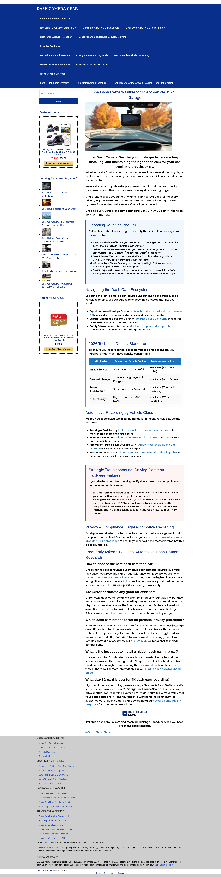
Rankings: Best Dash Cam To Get (58, 27)
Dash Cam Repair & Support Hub (54, 816)
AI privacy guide (141, 641)
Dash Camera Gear (57, 8)
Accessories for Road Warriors (93, 64)
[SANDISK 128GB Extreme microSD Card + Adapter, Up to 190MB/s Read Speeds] (58, 320)
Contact (107, 873)
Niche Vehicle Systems (52, 74)
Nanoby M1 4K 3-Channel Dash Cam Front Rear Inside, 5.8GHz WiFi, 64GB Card (58, 152)
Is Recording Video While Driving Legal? (57, 798)
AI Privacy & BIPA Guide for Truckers (55, 806)
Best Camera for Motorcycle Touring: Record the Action (143, 83)
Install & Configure (50, 46)
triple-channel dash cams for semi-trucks (144, 430)
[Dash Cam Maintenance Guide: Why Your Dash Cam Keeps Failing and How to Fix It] (46, 251)
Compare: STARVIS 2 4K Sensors (101, 27)
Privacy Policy (45, 756)
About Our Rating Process (51, 743)
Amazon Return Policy (163, 865)
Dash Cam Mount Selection (55, 64)
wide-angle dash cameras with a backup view (148, 452)
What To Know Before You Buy (53, 779)
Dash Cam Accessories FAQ (52, 838)
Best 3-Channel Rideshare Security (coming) (103, 37)
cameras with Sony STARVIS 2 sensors (109, 577)
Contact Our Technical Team (52, 748)
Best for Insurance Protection (56, 37)
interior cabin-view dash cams (137, 437)
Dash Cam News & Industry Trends (55, 802)
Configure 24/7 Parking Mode (92, 55)
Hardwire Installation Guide (55, 55)
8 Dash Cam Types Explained (52, 770)
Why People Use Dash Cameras (54, 775)
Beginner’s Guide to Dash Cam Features (57, 766)
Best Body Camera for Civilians (59, 271)
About (113, 873)
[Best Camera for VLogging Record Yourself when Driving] (46, 280)
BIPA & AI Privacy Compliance (53, 793)
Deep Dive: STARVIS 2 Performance (145, 27)
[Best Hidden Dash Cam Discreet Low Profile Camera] (46, 234)
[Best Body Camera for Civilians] (46, 267)
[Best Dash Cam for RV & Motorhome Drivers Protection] (46, 189)
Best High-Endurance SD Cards (53, 821)
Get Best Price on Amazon (59, 163)
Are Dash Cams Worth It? (50, 783)
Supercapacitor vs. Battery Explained (56, 829)
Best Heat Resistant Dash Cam (59, 209)
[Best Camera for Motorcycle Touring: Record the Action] (46, 218)
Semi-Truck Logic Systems (54, 83)
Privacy (99, 873)
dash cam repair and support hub (151, 326)
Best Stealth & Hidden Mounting (131, 55)
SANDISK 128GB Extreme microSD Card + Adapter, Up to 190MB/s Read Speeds (58, 337)
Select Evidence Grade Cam (55, 18)
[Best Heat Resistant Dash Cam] (46, 205)
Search (58, 101)
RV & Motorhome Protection (91, 83)
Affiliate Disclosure (47, 752)
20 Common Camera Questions (53, 834)
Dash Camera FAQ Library (51, 825)
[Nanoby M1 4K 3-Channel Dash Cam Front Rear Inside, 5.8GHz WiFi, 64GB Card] (58, 134)
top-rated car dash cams (150, 319)
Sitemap (121, 873)
